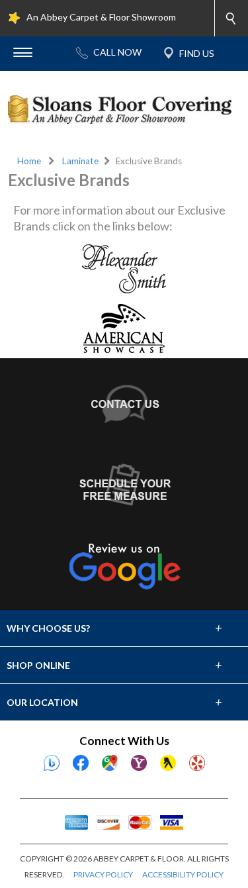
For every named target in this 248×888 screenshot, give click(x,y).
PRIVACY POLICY (103, 874)
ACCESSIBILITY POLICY (183, 874)
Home (29, 161)
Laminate (80, 161)
